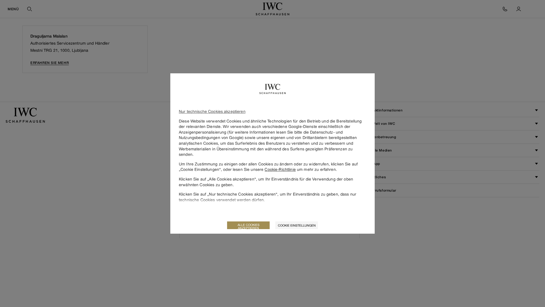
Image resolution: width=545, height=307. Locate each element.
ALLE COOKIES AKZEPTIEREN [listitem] (248, 226)
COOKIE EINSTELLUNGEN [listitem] (297, 225)
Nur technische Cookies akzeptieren (212, 111)
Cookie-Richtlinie (280, 169)
